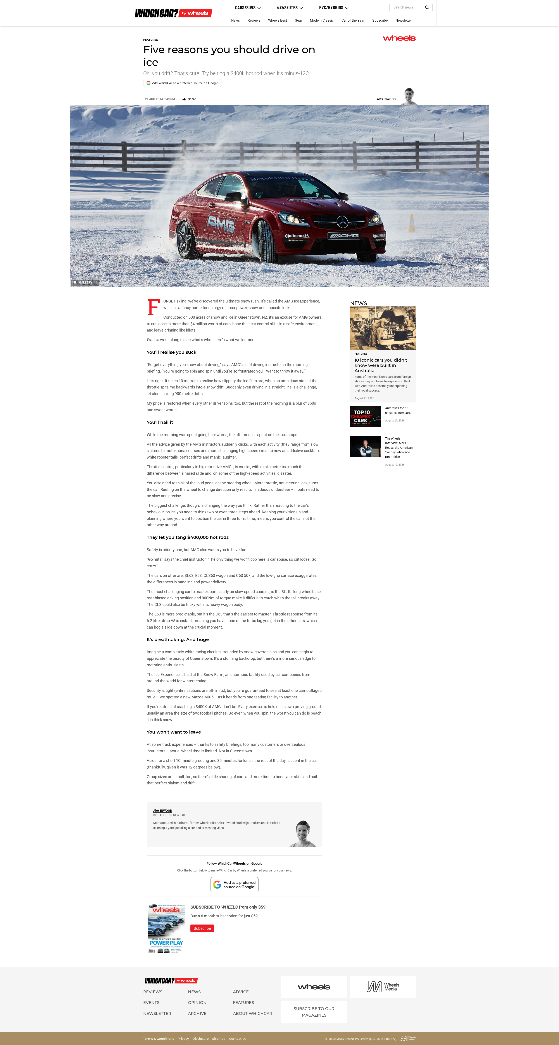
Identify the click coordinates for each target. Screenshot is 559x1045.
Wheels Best (277, 20)
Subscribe (380, 20)
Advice (241, 992)
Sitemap (219, 1039)
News (235, 20)
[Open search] (427, 7)
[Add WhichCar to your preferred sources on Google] (234, 884)
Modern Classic (322, 20)
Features (243, 1002)
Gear (298, 20)
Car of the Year (353, 20)
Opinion (197, 1002)
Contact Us (237, 1039)
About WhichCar (252, 1013)
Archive (197, 1013)
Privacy (184, 1039)
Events (151, 1002)
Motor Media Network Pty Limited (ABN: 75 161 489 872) (362, 1039)
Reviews (254, 20)
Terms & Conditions (159, 1039)
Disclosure (201, 1039)
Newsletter (403, 20)
